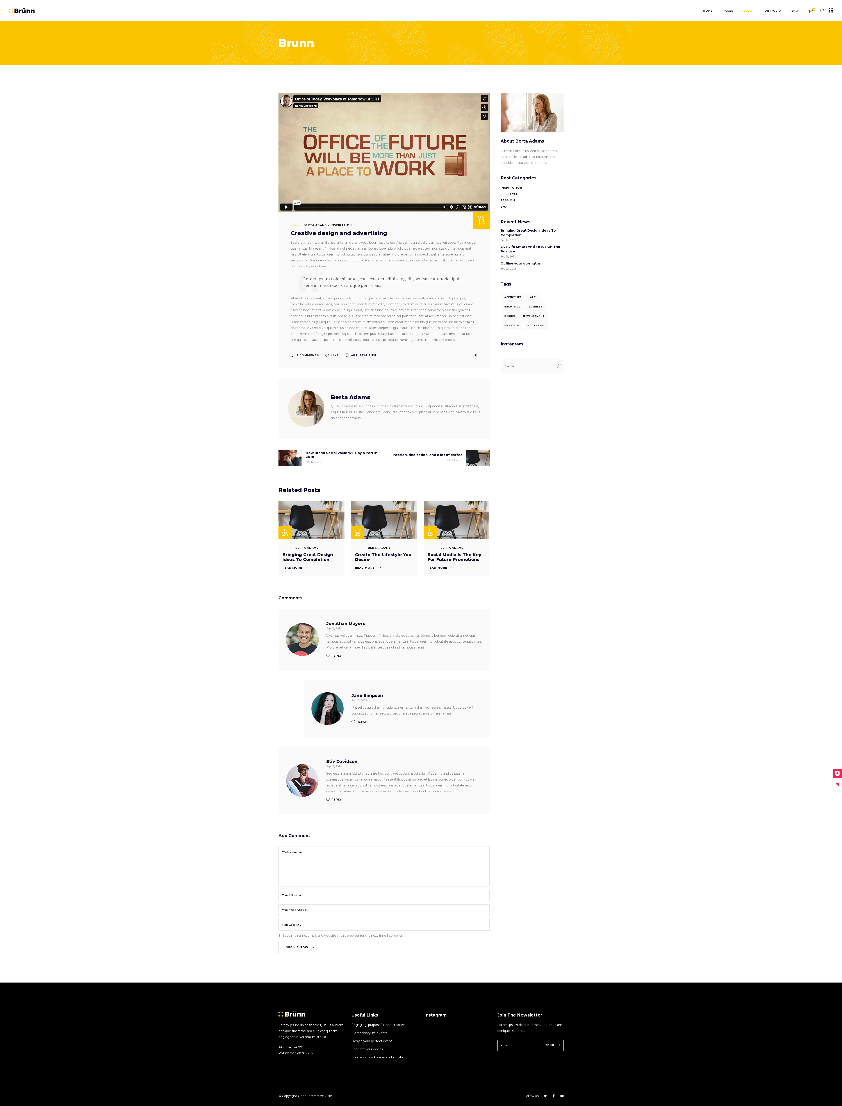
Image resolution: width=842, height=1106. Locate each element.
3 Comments (307, 355)
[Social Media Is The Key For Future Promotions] (457, 520)
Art (354, 355)
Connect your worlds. (367, 1049)
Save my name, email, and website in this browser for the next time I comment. (344, 936)
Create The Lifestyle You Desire (383, 557)
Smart (506, 206)
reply (336, 655)
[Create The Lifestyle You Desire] (384, 520)
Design (509, 316)
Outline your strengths (521, 263)
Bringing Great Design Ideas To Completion (307, 557)
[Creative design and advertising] (306, 408)
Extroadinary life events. (369, 1033)
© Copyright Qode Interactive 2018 (305, 1096)
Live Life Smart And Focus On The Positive (530, 249)
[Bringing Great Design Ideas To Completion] (311, 520)
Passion (508, 200)
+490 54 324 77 (290, 1047)
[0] (811, 10)
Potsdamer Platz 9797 (295, 1053)
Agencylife (513, 297)
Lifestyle (509, 194)
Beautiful (369, 355)
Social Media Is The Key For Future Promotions (454, 557)
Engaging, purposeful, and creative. (378, 1025)
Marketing (535, 325)
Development (533, 316)
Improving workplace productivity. (377, 1057)
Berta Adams (315, 225)
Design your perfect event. (372, 1041)
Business (535, 306)
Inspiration (341, 225)
